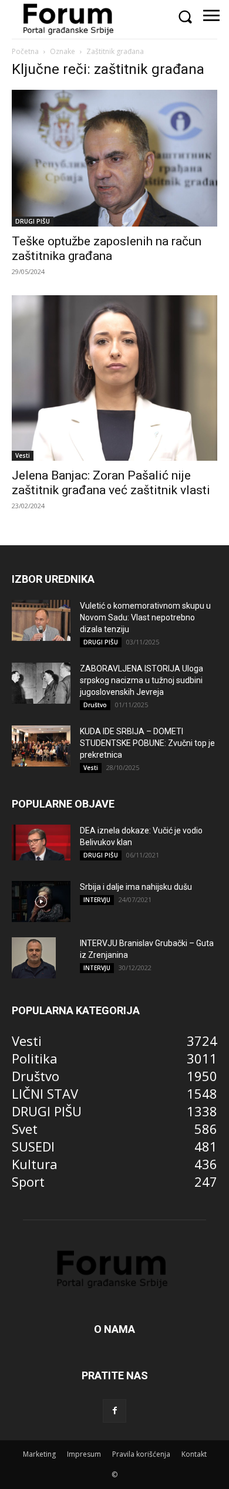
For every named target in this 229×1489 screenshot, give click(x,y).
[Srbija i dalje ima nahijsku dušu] (41, 901)
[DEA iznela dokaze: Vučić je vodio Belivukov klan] (41, 843)
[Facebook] (114, 1411)
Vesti (22, 455)
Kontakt (194, 1454)
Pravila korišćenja (141, 1454)
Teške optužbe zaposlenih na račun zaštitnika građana (106, 248)
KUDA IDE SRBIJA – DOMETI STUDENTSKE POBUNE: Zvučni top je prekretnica (147, 743)
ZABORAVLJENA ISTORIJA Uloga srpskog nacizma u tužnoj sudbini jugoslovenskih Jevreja (141, 680)
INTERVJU (96, 900)
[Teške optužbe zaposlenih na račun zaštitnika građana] (114, 158)
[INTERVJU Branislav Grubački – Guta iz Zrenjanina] (34, 957)
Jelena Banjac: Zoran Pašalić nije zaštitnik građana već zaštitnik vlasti (111, 482)
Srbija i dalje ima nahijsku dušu (136, 887)
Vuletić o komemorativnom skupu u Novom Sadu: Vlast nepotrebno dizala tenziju (145, 617)
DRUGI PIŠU (32, 221)
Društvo (95, 705)
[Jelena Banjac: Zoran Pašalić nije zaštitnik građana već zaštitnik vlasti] (114, 378)
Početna (25, 51)
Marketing (39, 1454)
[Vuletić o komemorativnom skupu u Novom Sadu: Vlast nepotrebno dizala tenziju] (41, 620)
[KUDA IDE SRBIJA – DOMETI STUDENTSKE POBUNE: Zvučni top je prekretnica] (41, 746)
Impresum (84, 1454)
